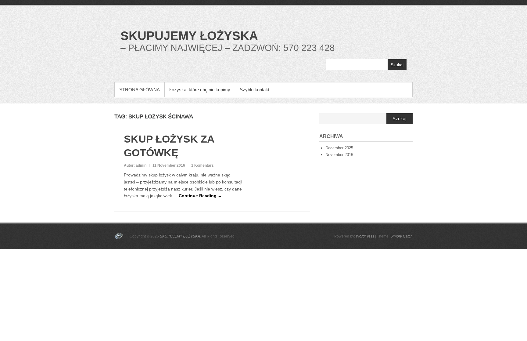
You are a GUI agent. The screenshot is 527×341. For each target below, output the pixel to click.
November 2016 (339, 154)
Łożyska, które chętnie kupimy (199, 89)
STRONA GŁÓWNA (139, 89)
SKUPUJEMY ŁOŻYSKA (189, 35)
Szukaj (397, 64)
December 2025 (339, 148)
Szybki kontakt (254, 89)
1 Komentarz (202, 165)
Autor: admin (135, 165)
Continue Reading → (200, 195)
